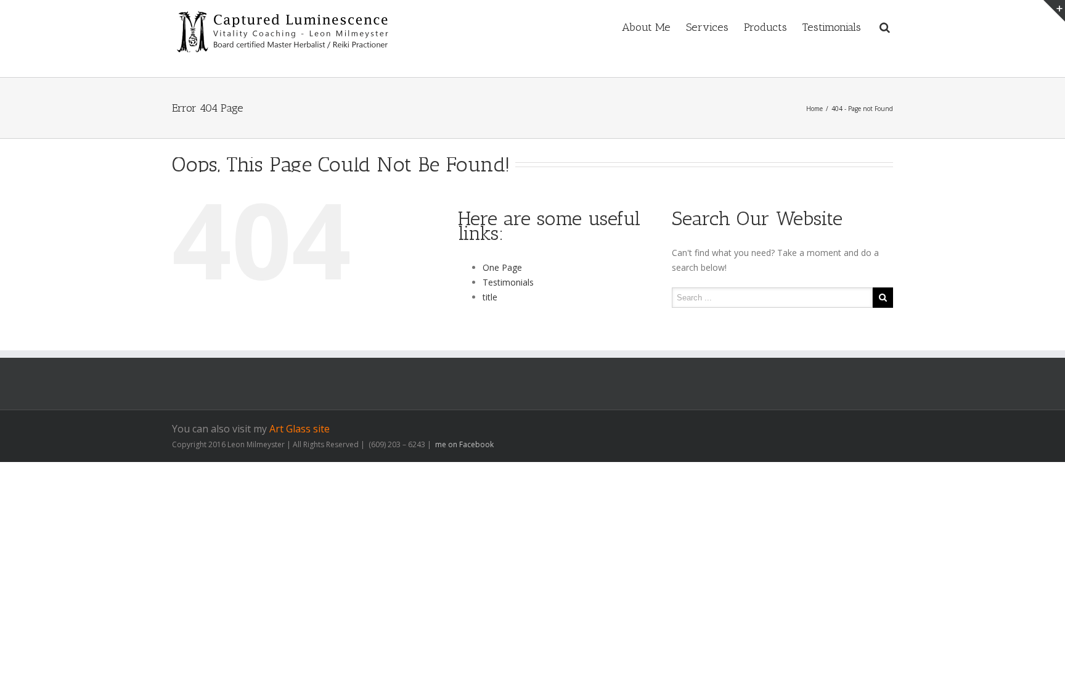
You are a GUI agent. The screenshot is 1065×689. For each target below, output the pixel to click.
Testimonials (831, 27)
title (490, 297)
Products (765, 27)
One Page (502, 267)
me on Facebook (463, 444)
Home (814, 108)
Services (707, 27)
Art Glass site (299, 428)
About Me (646, 27)
